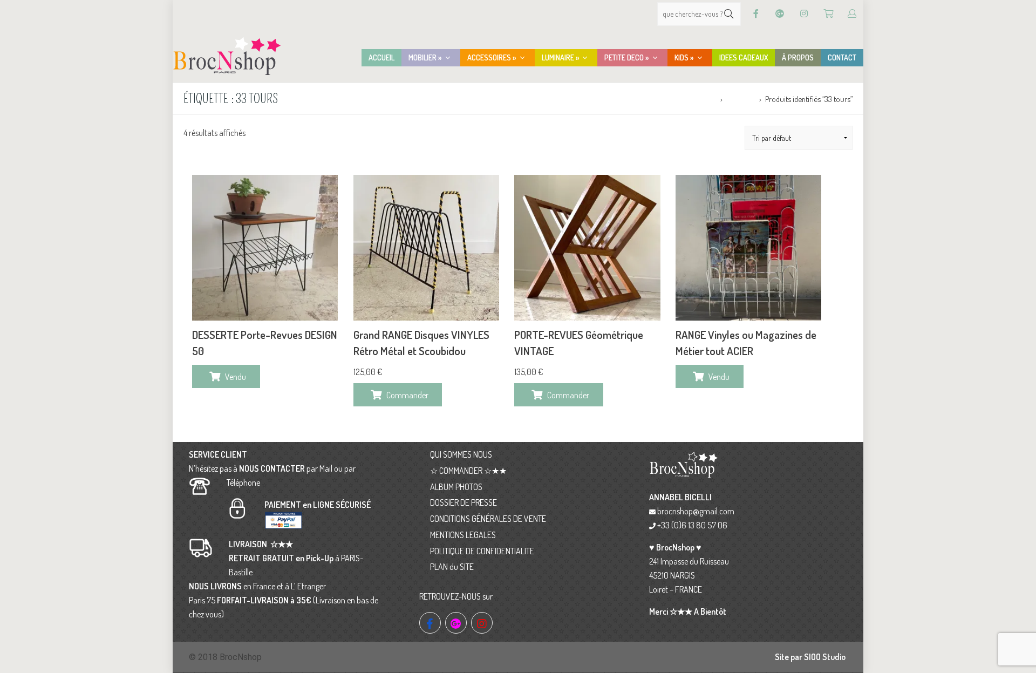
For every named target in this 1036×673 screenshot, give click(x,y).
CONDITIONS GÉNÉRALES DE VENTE (488, 518)
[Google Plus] (780, 13)
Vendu (235, 376)
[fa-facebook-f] (430, 623)
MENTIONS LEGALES (463, 534)
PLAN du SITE (452, 566)
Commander (407, 395)
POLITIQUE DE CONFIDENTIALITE (482, 551)
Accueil (705, 99)
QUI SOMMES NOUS (461, 454)
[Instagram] (804, 13)
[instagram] (482, 623)
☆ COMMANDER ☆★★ (468, 470)
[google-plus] (456, 623)
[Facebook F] (756, 13)
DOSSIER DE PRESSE (463, 502)
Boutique (740, 99)
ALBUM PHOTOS (456, 486)
